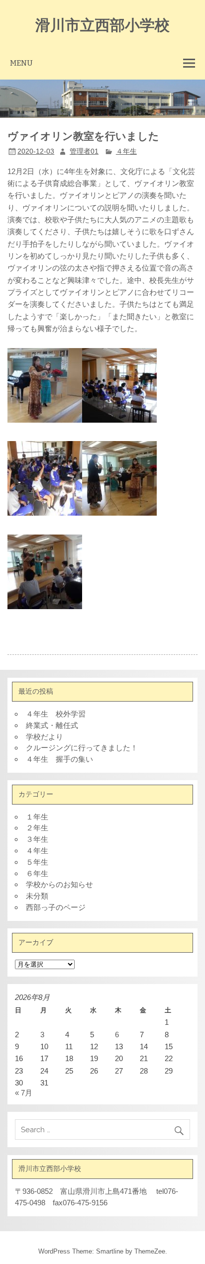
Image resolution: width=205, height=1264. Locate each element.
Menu (21, 63)
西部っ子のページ (56, 907)
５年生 (37, 862)
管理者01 (84, 151)
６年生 (37, 873)
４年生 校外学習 (56, 714)
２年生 (37, 827)
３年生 (37, 839)
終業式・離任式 (52, 725)
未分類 (37, 896)
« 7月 (23, 1092)
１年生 (37, 817)
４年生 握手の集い (59, 759)
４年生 (126, 151)
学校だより (44, 736)
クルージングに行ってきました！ (82, 747)
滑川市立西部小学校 (102, 24)
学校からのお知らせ (59, 884)
